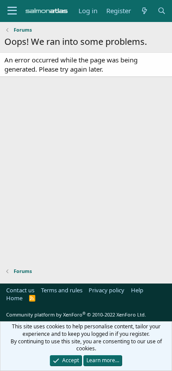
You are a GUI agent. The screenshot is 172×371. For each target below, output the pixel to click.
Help (137, 290)
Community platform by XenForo (76, 314)
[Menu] (12, 11)
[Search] (161, 11)
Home (14, 298)
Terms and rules (61, 290)
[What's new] (144, 11)
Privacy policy (106, 290)
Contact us (20, 290)
